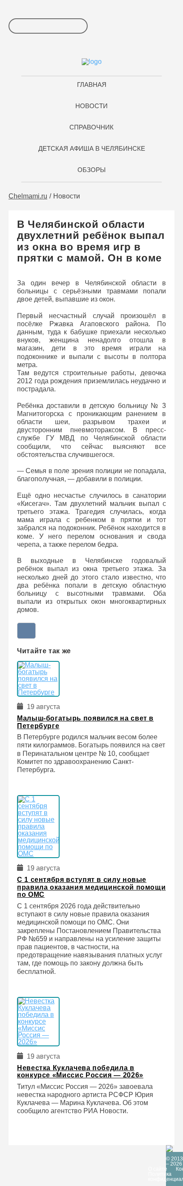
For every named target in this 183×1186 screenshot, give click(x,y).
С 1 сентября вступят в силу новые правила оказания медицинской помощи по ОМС (91, 887)
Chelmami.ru (28, 196)
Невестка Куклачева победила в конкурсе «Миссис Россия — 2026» (80, 1071)
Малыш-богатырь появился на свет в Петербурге (85, 722)
